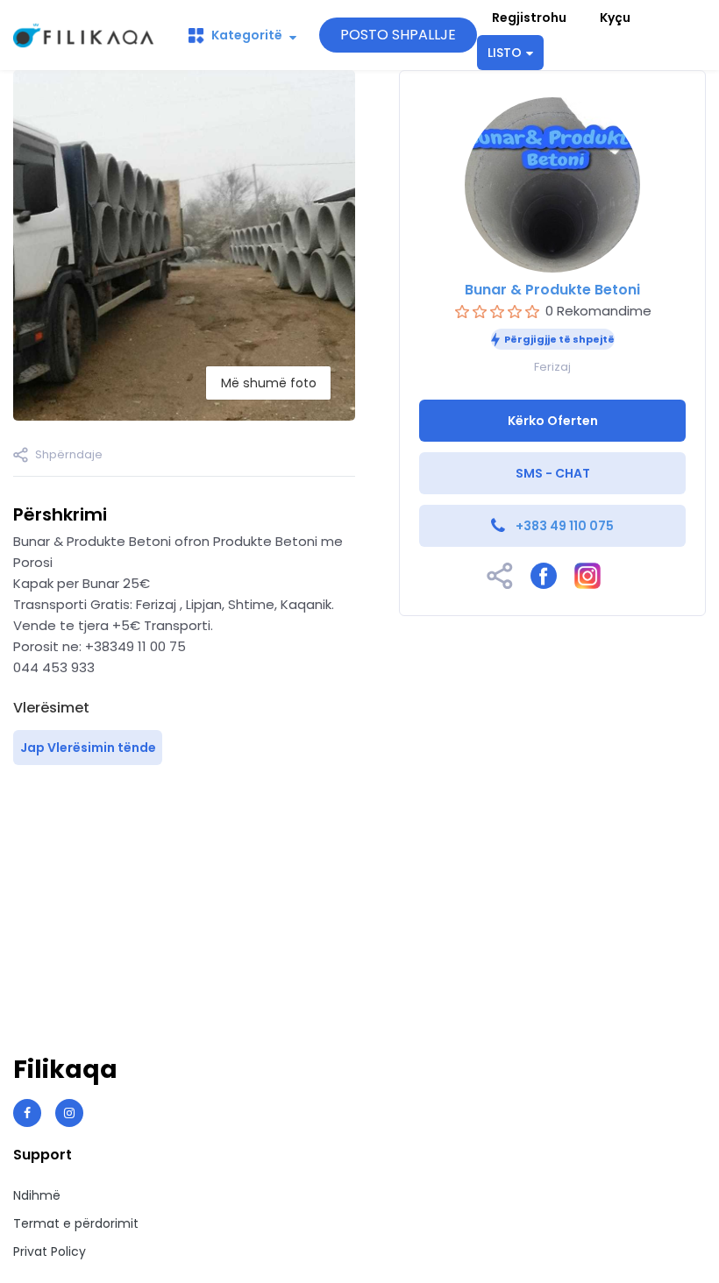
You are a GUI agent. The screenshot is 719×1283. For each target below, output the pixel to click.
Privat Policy (49, 1251)
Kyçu (615, 17)
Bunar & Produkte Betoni (552, 290)
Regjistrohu (529, 17)
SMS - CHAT (553, 473)
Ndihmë (37, 1195)
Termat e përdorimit (76, 1223)
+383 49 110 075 (565, 526)
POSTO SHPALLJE (398, 35)
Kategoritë (247, 35)
